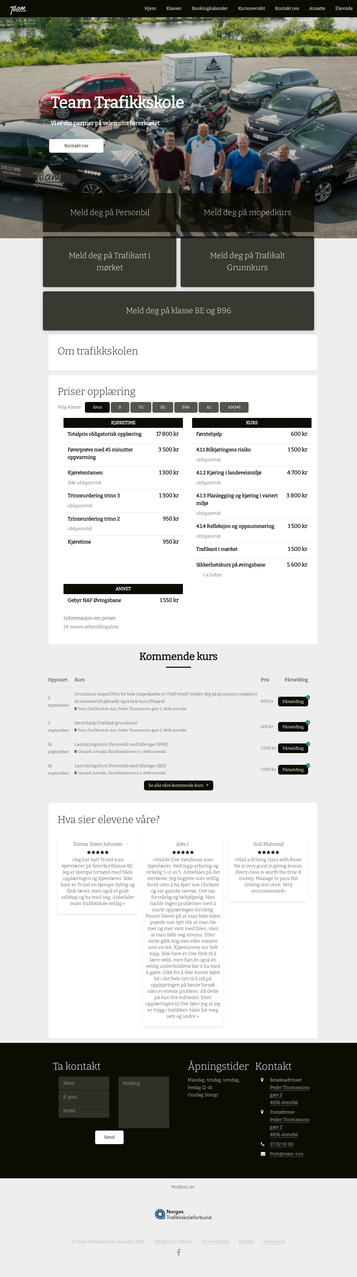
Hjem (150, 8)
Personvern (274, 1241)
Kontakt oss (287, 8)
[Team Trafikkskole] (18, 8)
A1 (208, 407)
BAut (97, 407)
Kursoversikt (251, 8)
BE (162, 407)
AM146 (234, 407)
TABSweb (162, 1241)
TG (140, 407)
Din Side (246, 1241)
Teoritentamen (215, 1241)
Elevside (344, 8)
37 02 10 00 (281, 1144)
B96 (185, 407)
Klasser (174, 8)
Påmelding (295, 700)
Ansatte (317, 8)
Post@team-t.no (286, 1154)
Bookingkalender (210, 8)
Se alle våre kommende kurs (176, 785)
